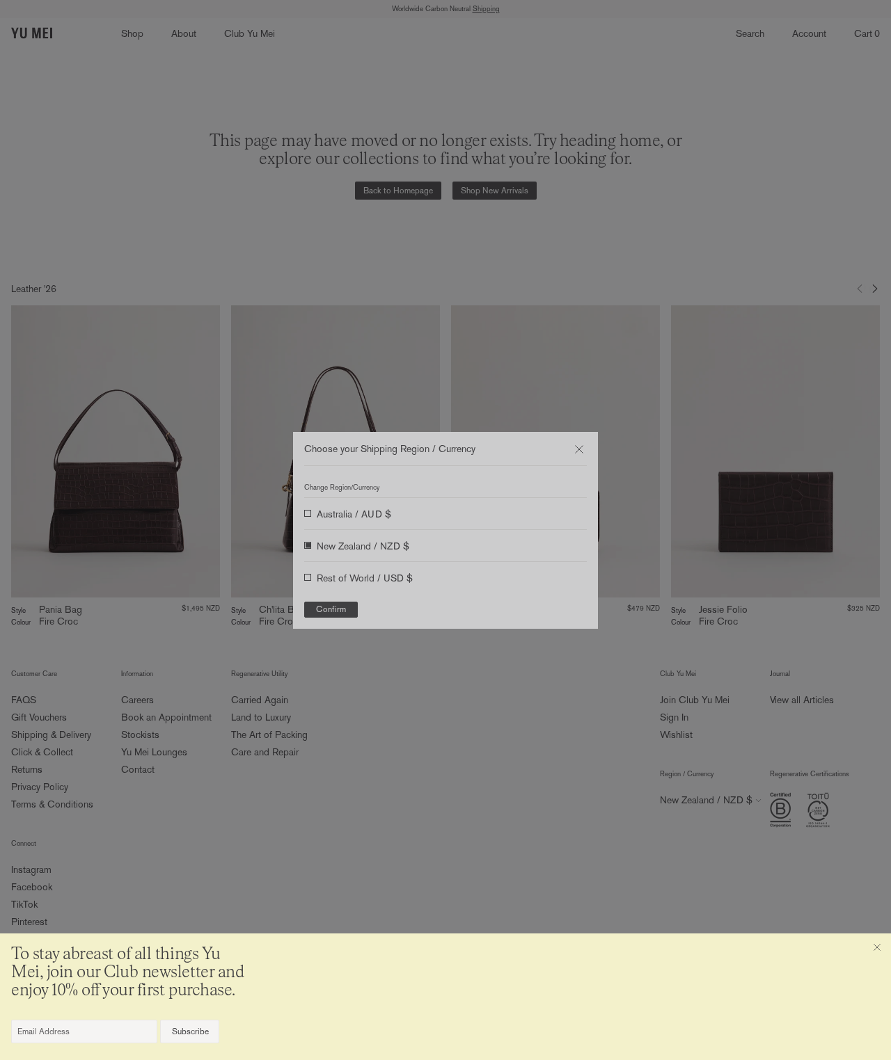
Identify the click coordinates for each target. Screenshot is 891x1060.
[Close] (877, 947)
